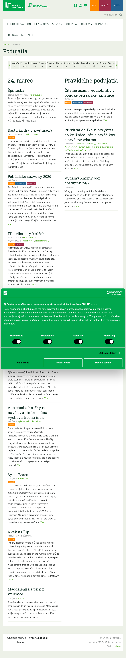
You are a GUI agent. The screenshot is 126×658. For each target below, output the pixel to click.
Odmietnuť (23, 362)
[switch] (47, 341)
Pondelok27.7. (85, 65)
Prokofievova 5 (35, 95)
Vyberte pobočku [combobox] (38, 638)
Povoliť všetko (103, 362)
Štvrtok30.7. (111, 65)
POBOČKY (85, 24)
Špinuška (16, 90)
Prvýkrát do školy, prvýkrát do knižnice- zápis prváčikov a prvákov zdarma (90, 134)
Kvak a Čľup (18, 531)
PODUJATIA (71, 24)
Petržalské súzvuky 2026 (29, 176)
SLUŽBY (56, 24)
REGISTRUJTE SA (14, 24)
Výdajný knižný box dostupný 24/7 (82, 180)
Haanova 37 (91, 144)
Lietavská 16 (102, 144)
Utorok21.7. (34, 65)
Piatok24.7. (59, 65)
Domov (6, 44)
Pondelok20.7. (24, 65)
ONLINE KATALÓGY (37, 24)
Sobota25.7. (66, 65)
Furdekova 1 (37, 421)
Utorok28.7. (95, 65)
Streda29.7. (103, 65)
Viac (10, 224)
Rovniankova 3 (84, 147)
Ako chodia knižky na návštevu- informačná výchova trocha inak (27, 412)
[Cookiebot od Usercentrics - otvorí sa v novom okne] (109, 293)
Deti (94, 5)
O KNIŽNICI (101, 24)
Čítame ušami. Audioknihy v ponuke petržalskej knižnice (90, 93)
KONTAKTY (27, 35)
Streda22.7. (42, 65)
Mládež (104, 5)
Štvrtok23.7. (50, 65)
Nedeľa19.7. (15, 65)
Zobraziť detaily (108, 353)
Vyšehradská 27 (32, 134)
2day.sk (117, 646)
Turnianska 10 (24, 478)
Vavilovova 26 (73, 150)
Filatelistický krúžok (26, 233)
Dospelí (117, 5)
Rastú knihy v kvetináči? (30, 130)
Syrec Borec (18, 474)
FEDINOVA (11, 35)
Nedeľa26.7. (75, 65)
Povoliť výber (63, 362)
